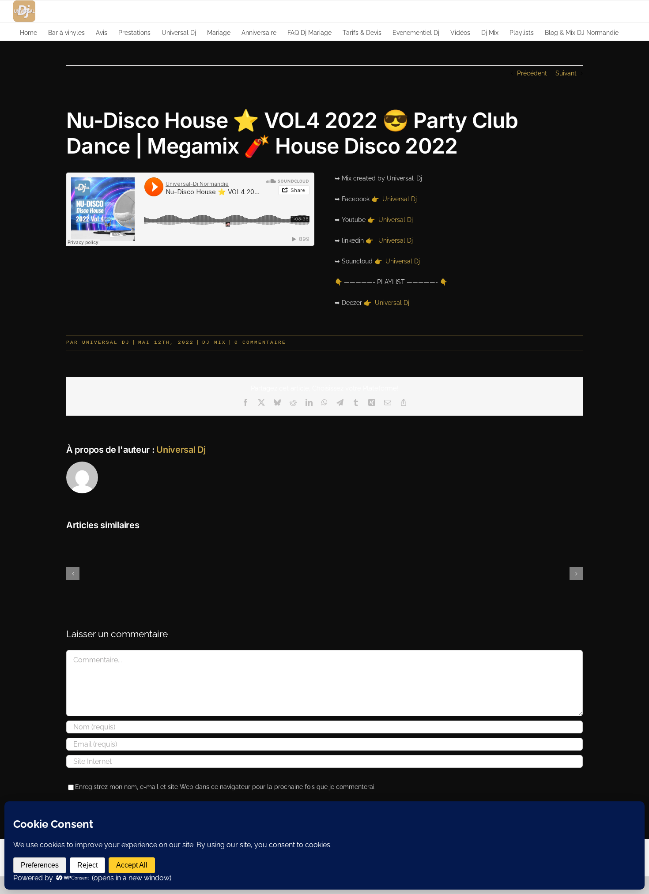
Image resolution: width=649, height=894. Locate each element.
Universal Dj (399, 199)
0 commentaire (260, 342)
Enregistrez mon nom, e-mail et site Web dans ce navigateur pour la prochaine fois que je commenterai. (225, 786)
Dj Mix (214, 342)
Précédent (532, 73)
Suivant (566, 73)
